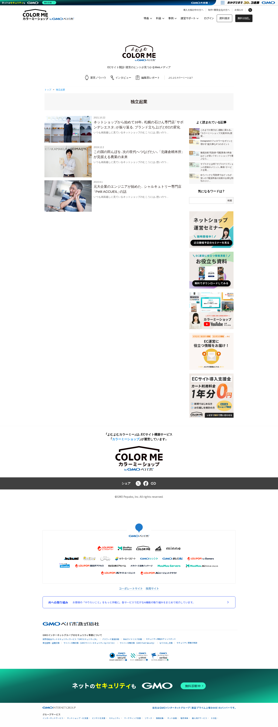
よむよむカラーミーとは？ (180, 77)
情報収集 (160, 718)
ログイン (209, 18)
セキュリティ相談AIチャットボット (161, 638)
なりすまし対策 (166, 642)
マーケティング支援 (132, 718)
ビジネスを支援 (98, 718)
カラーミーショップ (125, 439)
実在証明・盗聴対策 (51, 642)
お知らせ (239, 10)
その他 (214, 718)
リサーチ (148, 718)
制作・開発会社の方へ (219, 10)
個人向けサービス (199, 718)
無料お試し (244, 18)
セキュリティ (114, 718)
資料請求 (224, 18)
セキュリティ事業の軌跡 (187, 642)
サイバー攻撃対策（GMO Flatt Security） (137, 642)
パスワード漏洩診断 (110, 639)
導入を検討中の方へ (193, 10)
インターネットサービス (53, 718)
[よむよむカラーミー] (139, 53)
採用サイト (152, 588)
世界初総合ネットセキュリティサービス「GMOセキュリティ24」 (70, 639)
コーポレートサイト (131, 588)
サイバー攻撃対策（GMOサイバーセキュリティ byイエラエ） (90, 642)
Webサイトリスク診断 (132, 639)
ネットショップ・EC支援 (77, 718)
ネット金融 (172, 718)
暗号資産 (184, 718)
